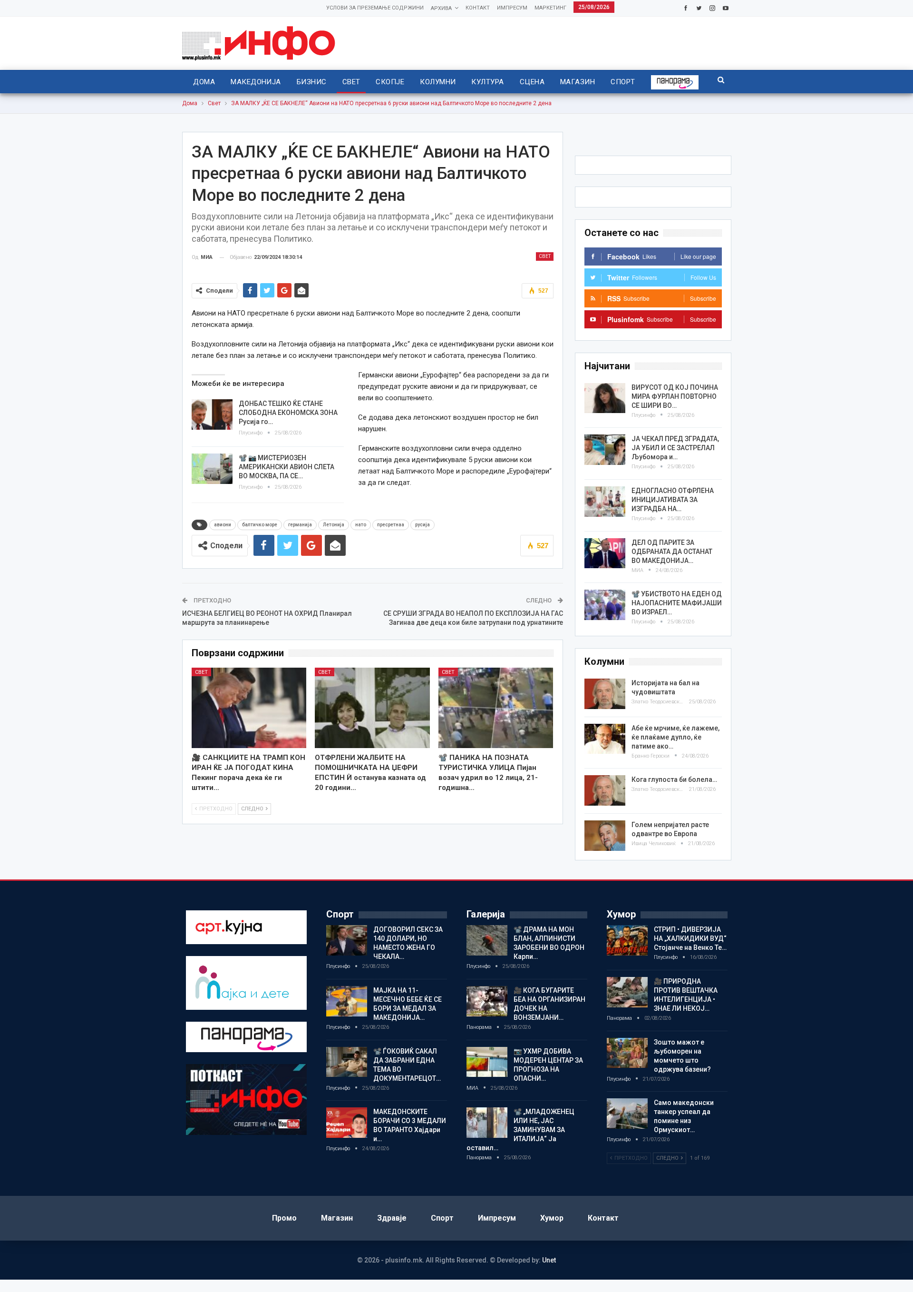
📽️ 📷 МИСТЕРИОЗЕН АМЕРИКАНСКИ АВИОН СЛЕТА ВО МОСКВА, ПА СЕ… (286, 467)
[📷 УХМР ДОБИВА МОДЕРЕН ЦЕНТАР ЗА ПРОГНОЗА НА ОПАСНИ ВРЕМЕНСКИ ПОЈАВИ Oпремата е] (486, 1062)
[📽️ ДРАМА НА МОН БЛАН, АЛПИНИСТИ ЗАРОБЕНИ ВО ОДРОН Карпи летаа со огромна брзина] (486, 940)
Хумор (551, 1218)
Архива (441, 8)
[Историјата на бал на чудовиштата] (604, 694)
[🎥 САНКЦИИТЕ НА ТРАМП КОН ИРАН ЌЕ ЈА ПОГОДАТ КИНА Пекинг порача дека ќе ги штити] (249, 708)
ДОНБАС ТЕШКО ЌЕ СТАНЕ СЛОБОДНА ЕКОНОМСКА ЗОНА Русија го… (288, 412)
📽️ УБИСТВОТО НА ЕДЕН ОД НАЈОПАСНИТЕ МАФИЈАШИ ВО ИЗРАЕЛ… (676, 603)
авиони (222, 524)
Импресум (512, 8)
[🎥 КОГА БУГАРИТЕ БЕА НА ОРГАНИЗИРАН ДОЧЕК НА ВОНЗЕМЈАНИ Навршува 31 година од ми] (486, 1001)
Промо (284, 1218)
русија (422, 524)
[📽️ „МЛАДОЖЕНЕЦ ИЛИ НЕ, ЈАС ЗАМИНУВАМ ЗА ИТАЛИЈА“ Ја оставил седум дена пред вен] (486, 1122)
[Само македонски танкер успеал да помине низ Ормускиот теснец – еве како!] (627, 1113)
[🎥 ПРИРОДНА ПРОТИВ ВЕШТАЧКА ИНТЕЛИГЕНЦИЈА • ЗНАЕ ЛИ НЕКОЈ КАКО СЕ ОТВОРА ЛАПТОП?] (627, 992)
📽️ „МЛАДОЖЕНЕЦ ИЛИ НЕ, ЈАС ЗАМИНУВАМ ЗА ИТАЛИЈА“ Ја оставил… (520, 1130)
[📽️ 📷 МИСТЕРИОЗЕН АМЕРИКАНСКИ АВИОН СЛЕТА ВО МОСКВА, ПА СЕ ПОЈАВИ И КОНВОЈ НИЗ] (212, 469)
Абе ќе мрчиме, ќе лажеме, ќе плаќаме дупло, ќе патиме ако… (675, 737)
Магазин (577, 82)
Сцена (532, 82)
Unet (549, 1260)
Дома (204, 82)
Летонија (333, 524)
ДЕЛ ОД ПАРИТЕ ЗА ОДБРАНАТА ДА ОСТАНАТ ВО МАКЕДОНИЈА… (671, 551)
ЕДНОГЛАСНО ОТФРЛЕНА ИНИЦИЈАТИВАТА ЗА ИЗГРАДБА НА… (672, 500)
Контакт (478, 8)
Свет (351, 82)
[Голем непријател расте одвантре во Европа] (604, 835)
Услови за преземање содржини (375, 8)
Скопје (390, 82)
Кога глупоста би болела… (674, 779)
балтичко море (259, 524)
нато (360, 524)
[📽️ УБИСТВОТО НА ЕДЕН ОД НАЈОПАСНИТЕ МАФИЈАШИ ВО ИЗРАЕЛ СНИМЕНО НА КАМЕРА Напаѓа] (604, 605)
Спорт (623, 82)
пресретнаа (390, 524)
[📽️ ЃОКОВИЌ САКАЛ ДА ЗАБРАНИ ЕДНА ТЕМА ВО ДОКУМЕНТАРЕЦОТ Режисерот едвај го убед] (346, 1062)
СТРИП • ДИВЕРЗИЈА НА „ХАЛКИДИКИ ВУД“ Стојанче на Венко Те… (690, 938)
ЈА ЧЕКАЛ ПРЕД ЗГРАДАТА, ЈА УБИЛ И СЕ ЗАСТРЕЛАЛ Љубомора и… (675, 448)
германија (300, 524)
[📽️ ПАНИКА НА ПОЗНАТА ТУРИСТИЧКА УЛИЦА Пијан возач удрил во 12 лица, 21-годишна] (496, 708)
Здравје (392, 1218)
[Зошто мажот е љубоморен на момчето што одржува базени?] (627, 1053)
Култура (487, 82)
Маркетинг (550, 8)
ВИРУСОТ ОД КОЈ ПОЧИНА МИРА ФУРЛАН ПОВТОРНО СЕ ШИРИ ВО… (674, 396)
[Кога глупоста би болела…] (604, 790)
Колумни (438, 82)
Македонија (256, 82)
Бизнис (312, 82)
